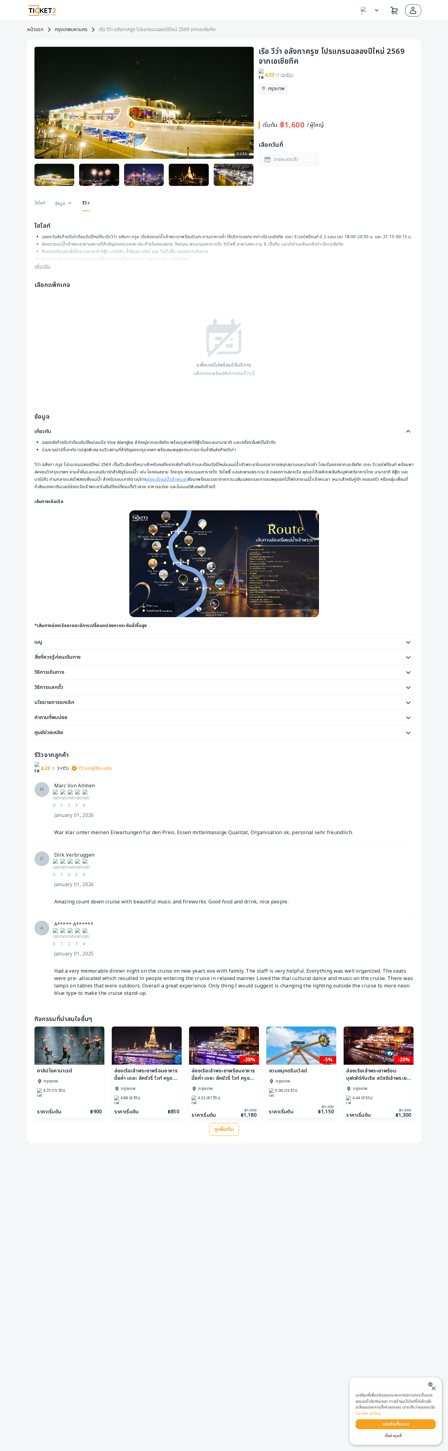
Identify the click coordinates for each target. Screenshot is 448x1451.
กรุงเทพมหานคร (70, 29)
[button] (413, 10)
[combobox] (432, 1384)
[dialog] (395, 1411)
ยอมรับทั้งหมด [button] (396, 1424)
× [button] (433, 1388)
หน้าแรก (35, 29)
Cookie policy (368, 1413)
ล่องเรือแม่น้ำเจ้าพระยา (167, 479)
